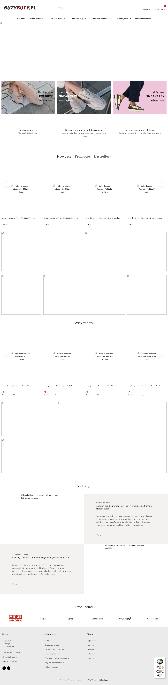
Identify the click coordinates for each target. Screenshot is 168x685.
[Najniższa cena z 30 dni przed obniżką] (40, 395)
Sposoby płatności (52, 653)
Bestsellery (90, 653)
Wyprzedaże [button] (84, 323)
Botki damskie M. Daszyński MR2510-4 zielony (102, 218)
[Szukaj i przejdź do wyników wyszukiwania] (111, 8)
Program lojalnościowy (54, 662)
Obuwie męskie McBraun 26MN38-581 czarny (61, 218)
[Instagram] (8, 668)
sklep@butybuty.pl (9, 657)
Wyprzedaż (91, 640)
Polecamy (90, 649)
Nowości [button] (64, 156)
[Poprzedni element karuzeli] (2, 618)
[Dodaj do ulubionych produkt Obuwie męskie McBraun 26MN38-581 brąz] (38, 166)
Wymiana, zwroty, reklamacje (57, 658)
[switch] (159, 675)
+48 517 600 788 (9, 661)
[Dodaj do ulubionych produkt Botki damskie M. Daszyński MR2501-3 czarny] (164, 166)
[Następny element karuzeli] (165, 618)
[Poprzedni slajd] (5, 46)
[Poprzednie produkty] (7, 184)
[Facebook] (4, 668)
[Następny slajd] (163, 46)
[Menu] (164, 658)
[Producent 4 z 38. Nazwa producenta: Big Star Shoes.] (15, 618)
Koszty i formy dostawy (54, 649)
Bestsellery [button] (102, 156)
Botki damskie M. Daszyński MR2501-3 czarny (145, 218)
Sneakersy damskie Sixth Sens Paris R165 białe (145, 386)
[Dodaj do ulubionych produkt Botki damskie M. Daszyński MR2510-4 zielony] (122, 166)
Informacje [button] (50, 634)
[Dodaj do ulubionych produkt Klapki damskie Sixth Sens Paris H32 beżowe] (38, 333)
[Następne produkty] (161, 184)
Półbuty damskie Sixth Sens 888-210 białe (59, 386)
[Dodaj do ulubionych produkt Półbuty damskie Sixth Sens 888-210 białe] (80, 333)
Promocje (90, 658)
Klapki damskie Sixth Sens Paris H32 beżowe (18, 386)
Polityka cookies (51, 667)
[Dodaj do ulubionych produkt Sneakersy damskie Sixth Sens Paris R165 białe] (164, 333)
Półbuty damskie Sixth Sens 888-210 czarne (101, 386)
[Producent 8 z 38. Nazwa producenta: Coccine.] (125, 618)
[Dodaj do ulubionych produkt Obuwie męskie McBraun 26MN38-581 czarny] (80, 166)
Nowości (90, 644)
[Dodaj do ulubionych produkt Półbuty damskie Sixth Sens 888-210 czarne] (122, 333)
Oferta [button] (89, 634)
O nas (47, 640)
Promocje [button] (82, 156)
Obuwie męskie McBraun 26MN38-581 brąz (18, 218)
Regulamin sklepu (52, 644)
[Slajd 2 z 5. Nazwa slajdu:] (84, 46)
